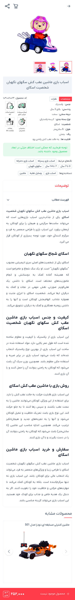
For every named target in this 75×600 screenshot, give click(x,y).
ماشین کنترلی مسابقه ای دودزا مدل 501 (47, 525)
